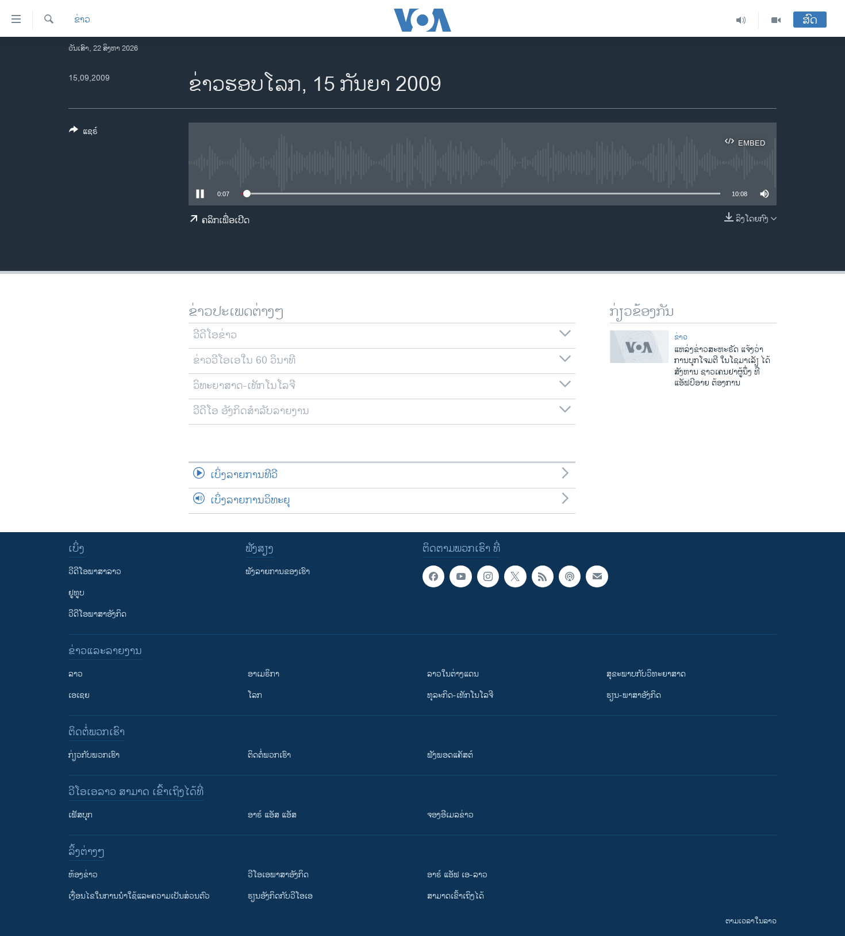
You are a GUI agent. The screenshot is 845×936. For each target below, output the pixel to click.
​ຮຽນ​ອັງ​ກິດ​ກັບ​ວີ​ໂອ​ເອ (280, 896)
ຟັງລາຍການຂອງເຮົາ (277, 572)
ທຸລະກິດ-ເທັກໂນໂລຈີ (460, 695)
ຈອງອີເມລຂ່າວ (450, 815)
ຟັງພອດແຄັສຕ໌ (450, 755)
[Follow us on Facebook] (433, 576)
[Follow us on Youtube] (460, 576)
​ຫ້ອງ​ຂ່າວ (83, 875)
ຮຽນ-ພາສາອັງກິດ (633, 695)
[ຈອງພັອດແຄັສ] (597, 576)
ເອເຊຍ (79, 695)
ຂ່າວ (82, 20)
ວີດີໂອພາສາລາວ (94, 572)
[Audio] (741, 20)
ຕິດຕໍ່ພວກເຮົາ (269, 755)
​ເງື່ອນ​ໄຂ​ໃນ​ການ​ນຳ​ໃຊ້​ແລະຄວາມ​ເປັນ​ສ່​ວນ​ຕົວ (139, 896)
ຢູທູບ (76, 593)
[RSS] (543, 576)
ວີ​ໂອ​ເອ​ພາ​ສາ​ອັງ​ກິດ (278, 875)
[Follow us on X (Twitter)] (515, 576)
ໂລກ (255, 695)
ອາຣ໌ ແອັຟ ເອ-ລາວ (457, 875)
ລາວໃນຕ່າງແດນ (453, 674)
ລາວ (75, 674)
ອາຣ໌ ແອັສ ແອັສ (272, 815)
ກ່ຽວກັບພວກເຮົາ (94, 755)
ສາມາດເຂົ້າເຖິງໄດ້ (455, 896)
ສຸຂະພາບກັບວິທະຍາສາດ (646, 674)
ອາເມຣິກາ (263, 674)
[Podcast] (570, 576)
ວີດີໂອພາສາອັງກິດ (97, 614)
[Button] (83, 133)
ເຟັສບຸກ (80, 815)
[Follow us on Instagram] (488, 576)
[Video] (776, 20)
